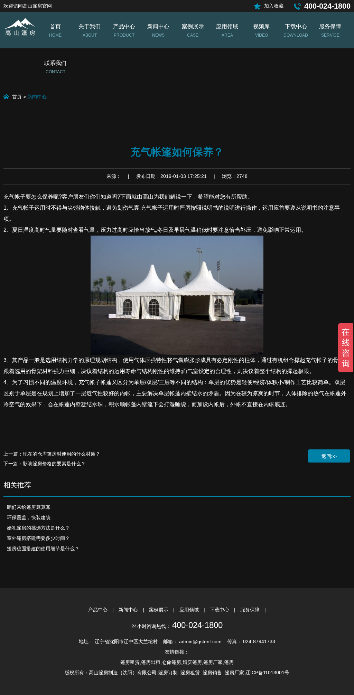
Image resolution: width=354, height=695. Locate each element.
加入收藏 (273, 6)
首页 (17, 96)
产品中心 (98, 609)
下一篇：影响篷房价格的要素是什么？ (44, 463)
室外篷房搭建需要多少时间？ (38, 538)
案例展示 (159, 609)
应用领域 (189, 609)
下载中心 (220, 609)
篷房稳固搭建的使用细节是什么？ (43, 548)
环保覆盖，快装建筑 (28, 517)
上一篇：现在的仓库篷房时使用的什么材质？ (51, 454)
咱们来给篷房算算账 (28, 507)
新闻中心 (37, 96)
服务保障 (250, 609)
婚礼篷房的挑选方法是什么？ (38, 528)
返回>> (329, 456)
